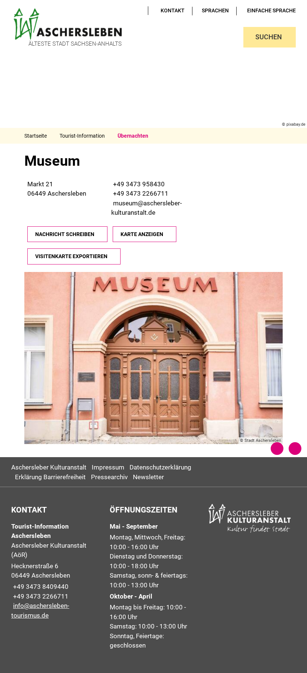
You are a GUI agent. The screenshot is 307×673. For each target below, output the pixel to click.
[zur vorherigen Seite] (277, 448)
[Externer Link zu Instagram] (138, 10)
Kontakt (173, 10)
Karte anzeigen (142, 234)
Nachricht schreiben (64, 234)
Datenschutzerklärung (160, 467)
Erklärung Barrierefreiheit (50, 477)
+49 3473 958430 (138, 184)
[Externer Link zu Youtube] (128, 10)
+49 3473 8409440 (40, 586)
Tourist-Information (82, 136)
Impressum (108, 467)
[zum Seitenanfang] (295, 448)
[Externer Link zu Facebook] (133, 10)
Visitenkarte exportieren (71, 256)
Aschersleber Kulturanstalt (48, 467)
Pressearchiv (109, 477)
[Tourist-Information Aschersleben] (54, 571)
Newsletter (148, 477)
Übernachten (133, 136)
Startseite (35, 136)
